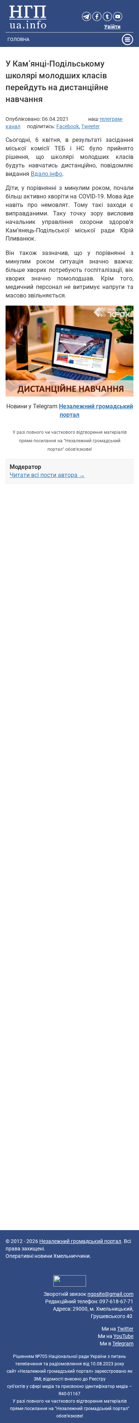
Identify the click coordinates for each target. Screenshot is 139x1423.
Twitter (125, 1329)
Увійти (112, 27)
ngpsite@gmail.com (110, 1294)
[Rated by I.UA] (69, 1282)
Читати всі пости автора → (47, 475)
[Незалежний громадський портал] (27, 17)
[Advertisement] (69, 776)
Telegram (122, 1344)
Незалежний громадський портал (80, 1241)
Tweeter (90, 126)
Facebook (67, 126)
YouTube (123, 1336)
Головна (18, 39)
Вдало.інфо (46, 173)
